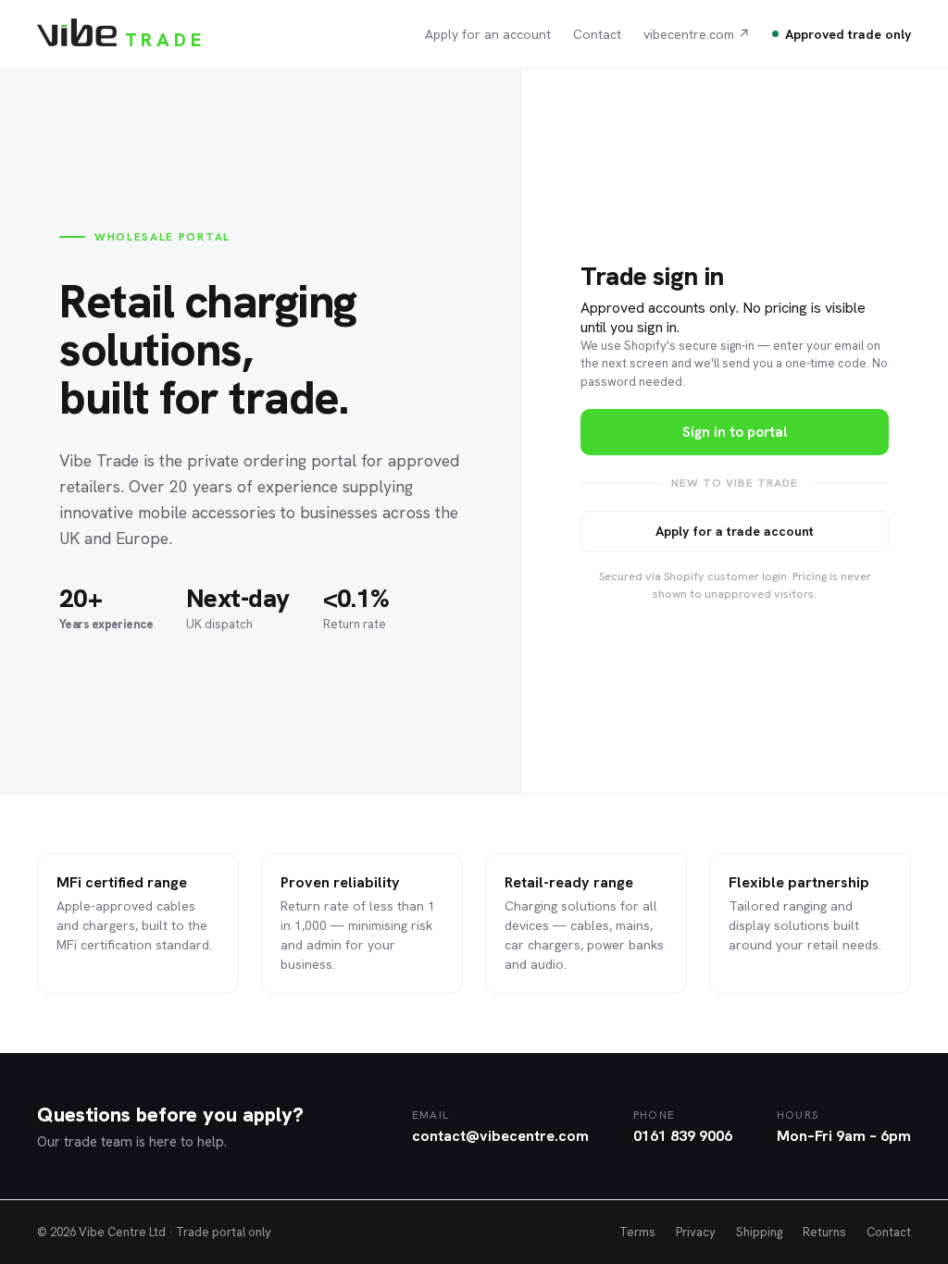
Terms (637, 1232)
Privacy (696, 1232)
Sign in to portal (734, 432)
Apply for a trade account (734, 531)
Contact (597, 34)
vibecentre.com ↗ (696, 34)
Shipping (759, 1232)
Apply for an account (488, 34)
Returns (824, 1232)
